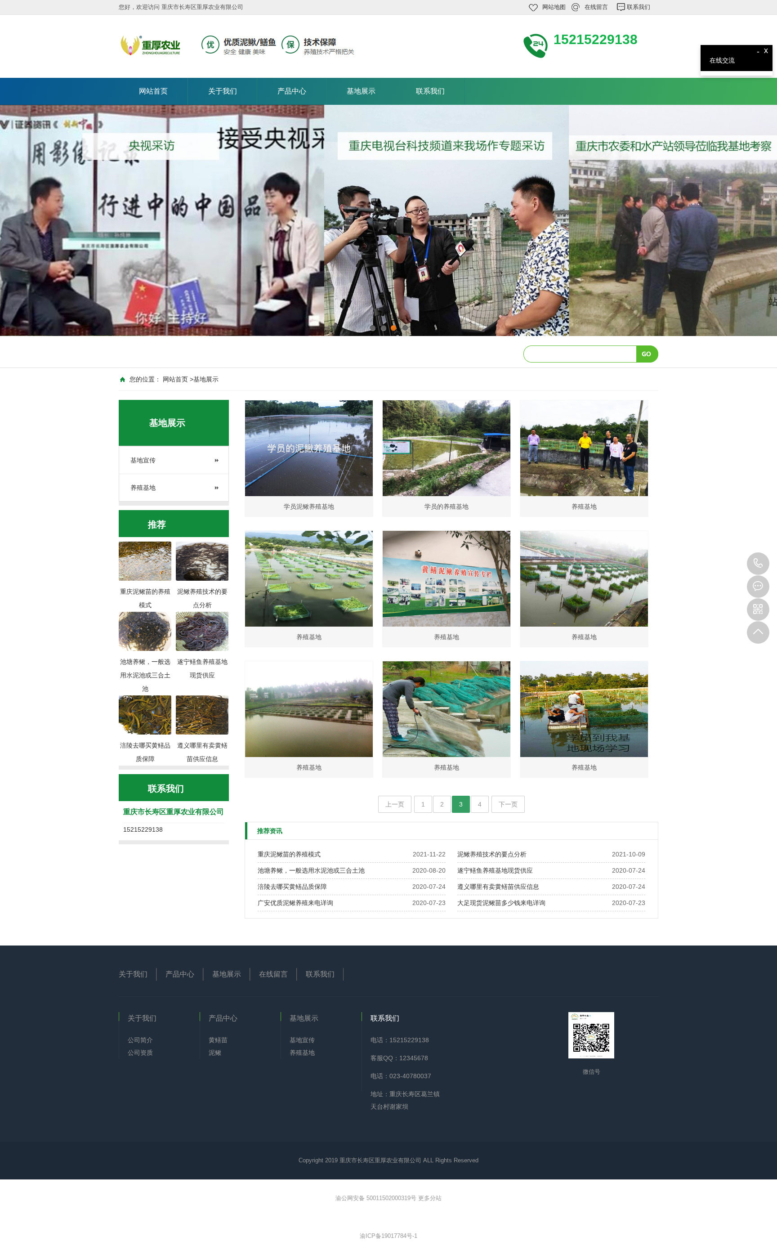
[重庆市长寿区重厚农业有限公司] (240, 45)
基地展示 (361, 91)
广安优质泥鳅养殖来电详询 (295, 902)
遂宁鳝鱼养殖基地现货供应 (495, 870)
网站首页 (153, 91)
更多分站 (430, 1198)
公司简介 (140, 1040)
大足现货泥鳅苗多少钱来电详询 (501, 902)
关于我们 (222, 91)
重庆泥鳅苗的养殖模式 (289, 854)
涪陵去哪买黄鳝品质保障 (292, 886)
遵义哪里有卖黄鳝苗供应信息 (498, 886)
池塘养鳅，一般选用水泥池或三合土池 (311, 870)
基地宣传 (143, 460)
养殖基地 (143, 487)
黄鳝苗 (218, 1040)
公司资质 (140, 1052)
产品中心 (291, 91)
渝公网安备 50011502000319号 (376, 1198)
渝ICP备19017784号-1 (388, 1236)
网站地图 (554, 7)
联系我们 (638, 7)
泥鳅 (215, 1052)
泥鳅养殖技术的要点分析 (492, 854)
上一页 (394, 804)
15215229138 (758, 563)
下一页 (508, 804)
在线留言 (596, 7)
